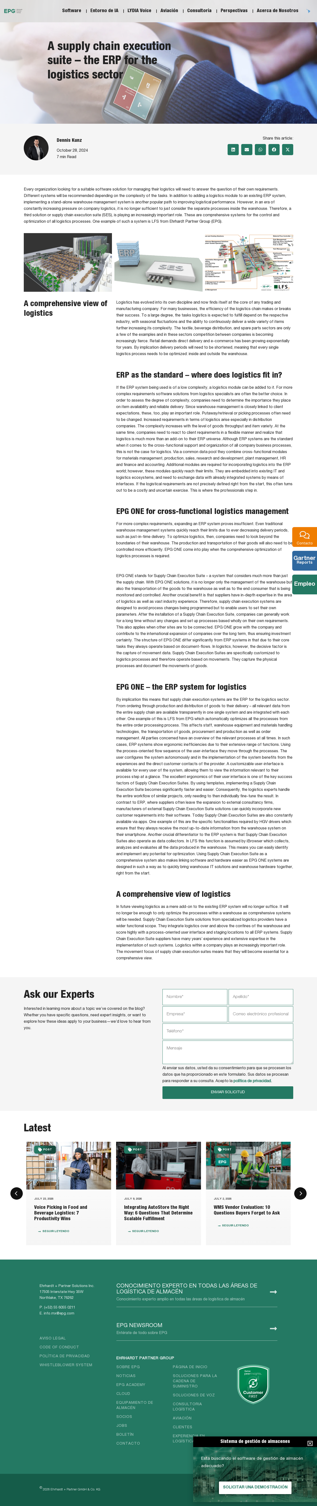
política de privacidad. (253, 1081)
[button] (233, 149)
